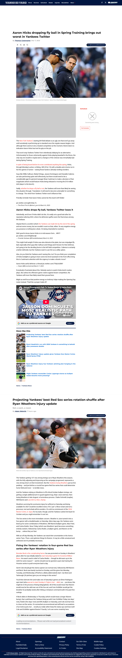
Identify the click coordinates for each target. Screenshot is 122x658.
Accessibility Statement (43, 648)
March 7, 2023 (39, 266)
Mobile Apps (98, 641)
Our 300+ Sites (81, 641)
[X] (105, 2)
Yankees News (27, 386)
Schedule (44, 3)
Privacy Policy (64, 645)
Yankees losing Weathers (59, 483)
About (18, 641)
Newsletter (65, 3)
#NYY (58, 233)
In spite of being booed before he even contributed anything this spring (41, 165)
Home (18, 386)
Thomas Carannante (22, 40)
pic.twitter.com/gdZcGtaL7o (26, 203)
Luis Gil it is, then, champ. (37, 500)
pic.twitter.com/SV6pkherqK (26, 236)
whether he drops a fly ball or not (32, 188)
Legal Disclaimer (22, 648)
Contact (62, 641)
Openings (38, 641)
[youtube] (109, 2)
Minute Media (14, 653)
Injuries (57, 3)
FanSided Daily (21, 645)
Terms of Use (81, 645)
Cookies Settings (100, 648)
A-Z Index (62, 648)
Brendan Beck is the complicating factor (30, 553)
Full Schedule (85, 128)
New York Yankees (26, 141)
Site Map (79, 648)
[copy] (27, 45)
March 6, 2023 (45, 205)
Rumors (36, 3)
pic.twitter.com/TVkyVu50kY (53, 264)
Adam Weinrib (20, 411)
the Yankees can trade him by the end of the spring (57, 224)
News (30, 3)
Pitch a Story (39, 645)
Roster (51, 3)
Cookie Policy (99, 645)
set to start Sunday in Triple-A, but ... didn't (43, 582)
